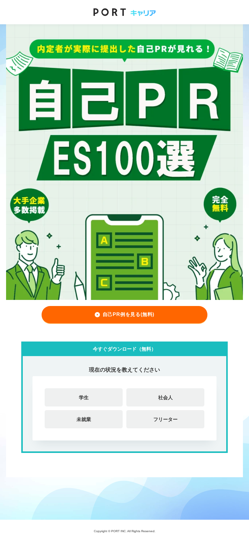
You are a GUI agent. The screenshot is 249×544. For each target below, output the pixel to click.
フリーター (165, 419)
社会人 (165, 397)
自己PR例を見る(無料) (129, 314)
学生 (84, 397)
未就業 (84, 419)
